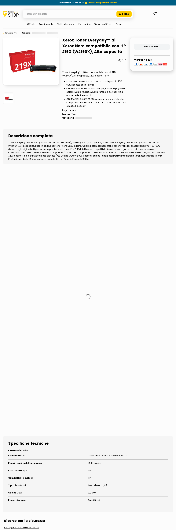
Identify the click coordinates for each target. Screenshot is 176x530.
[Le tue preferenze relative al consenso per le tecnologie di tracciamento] (171, 525)
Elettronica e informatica (42, 33)
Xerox (74, 114)
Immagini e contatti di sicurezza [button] (21, 307)
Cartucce (15, 327)
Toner (79, 33)
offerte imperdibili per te (102, 2)
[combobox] (78, 14)
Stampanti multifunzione (45, 327)
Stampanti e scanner (65, 33)
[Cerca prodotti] (124, 14)
